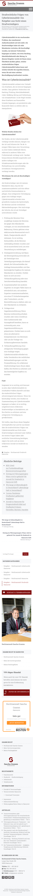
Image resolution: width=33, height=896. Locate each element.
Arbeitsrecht (8, 779)
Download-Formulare (12, 795)
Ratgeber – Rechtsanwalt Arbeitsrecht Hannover (17, 567)
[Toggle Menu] (30, 9)
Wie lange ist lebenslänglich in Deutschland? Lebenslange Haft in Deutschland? (17, 487)
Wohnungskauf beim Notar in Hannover (17, 804)
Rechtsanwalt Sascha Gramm (14, 657)
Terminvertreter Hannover (12, 792)
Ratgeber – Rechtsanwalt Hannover (16, 578)
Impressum (7, 799)
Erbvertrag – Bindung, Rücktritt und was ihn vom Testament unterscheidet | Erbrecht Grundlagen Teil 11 (17, 840)
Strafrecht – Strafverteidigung (13, 777)
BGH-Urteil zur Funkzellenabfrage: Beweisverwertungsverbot (16, 468)
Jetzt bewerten (16, 723)
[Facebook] (3, 877)
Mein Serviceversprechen (12, 661)
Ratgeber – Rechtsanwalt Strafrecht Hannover (16, 583)
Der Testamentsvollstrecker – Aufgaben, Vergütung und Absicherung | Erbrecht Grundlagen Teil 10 (16, 847)
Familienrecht (8, 775)
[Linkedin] (9, 877)
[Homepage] (13, 3)
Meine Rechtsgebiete (11, 664)
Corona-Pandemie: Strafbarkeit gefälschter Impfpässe (15, 496)
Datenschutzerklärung (11, 802)
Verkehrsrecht (8, 782)
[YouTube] (13, 877)
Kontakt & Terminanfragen (12, 789)
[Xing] (6, 877)
